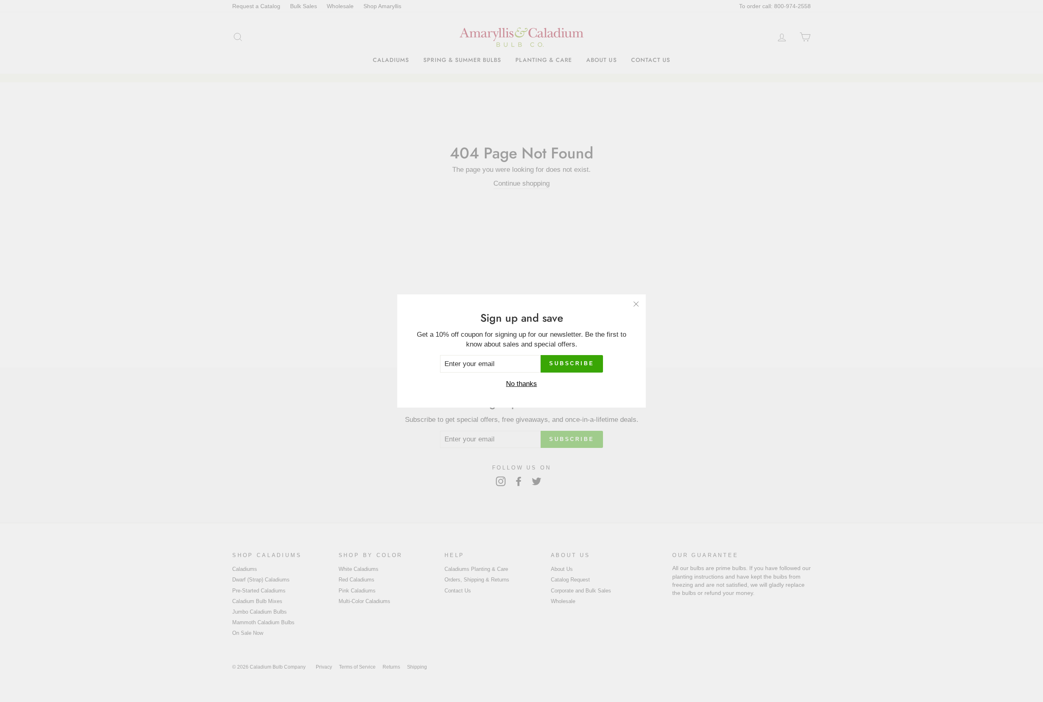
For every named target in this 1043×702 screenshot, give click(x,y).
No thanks (521, 384)
